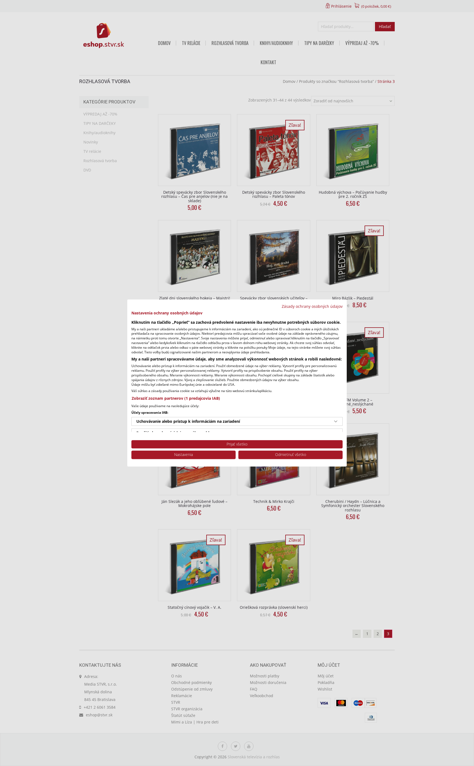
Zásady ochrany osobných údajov (312, 306)
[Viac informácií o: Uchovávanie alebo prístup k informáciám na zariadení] (336, 421)
